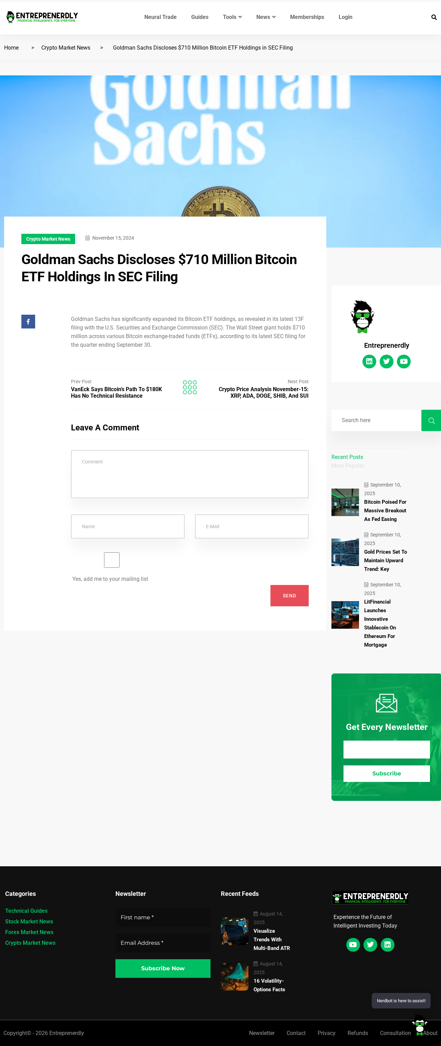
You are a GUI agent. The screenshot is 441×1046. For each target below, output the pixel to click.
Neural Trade (160, 17)
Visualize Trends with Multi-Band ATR (272, 939)
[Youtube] (404, 361)
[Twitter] (386, 361)
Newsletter (262, 1033)
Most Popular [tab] (347, 465)
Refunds (358, 1033)
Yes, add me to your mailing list (109, 579)
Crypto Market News (65, 47)
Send (289, 595)
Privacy (327, 1033)
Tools (229, 17)
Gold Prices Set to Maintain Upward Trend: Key (385, 560)
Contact (296, 1033)
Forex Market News (29, 932)
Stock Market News (29, 921)
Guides (199, 17)
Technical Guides (26, 911)
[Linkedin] (369, 361)
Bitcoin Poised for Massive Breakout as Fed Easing (385, 510)
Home (11, 47)
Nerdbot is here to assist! (401, 1000)
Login (345, 17)
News (263, 17)
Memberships (307, 17)
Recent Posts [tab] (347, 457)
